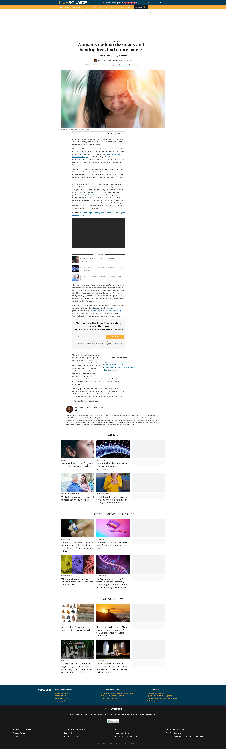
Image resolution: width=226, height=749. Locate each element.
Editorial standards (72, 736)
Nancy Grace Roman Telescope (118, 12)
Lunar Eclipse (99, 12)
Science (93, 7)
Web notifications (173, 733)
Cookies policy (70, 733)
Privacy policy (19, 733)
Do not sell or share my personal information (186, 736)
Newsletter (122, 133)
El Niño (135, 12)
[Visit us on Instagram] (125, 3)
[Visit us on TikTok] (134, 3)
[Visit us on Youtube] (128, 3)
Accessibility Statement (23, 729)
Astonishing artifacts (61, 701)
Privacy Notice (78, 343)
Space (112, 7)
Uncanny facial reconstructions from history (114, 701)
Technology (120, 7)
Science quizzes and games (155, 693)
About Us (119, 729)
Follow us (112, 133)
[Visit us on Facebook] (119, 3)
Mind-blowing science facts (155, 701)
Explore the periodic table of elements (112, 698)
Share (76, 133)
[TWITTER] (76, 410)
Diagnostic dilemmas (62, 698)
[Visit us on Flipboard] (131, 3)
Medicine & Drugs (115, 41)
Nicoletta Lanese (105, 61)
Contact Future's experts (74, 729)
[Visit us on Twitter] (122, 3)
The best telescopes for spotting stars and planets (162, 698)
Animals (67, 7)
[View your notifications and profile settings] (161, 2)
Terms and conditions (175, 729)
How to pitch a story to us (127, 736)
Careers (16, 736)
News (130, 60)
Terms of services (95, 341)
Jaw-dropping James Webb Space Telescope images (117, 693)
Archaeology (77, 7)
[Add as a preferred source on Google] (113, 721)
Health (86, 7)
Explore (129, 7)
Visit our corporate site (146, 714)
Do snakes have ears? (111, 370)
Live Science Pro (148, 12)
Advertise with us (122, 733)
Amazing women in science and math (112, 696)
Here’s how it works (134, 65)
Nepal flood (85, 12)
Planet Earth (103, 7)
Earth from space (60, 696)
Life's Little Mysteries (61, 693)
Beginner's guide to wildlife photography (159, 696)
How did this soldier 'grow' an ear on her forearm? (119, 367)
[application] (98, 233)
